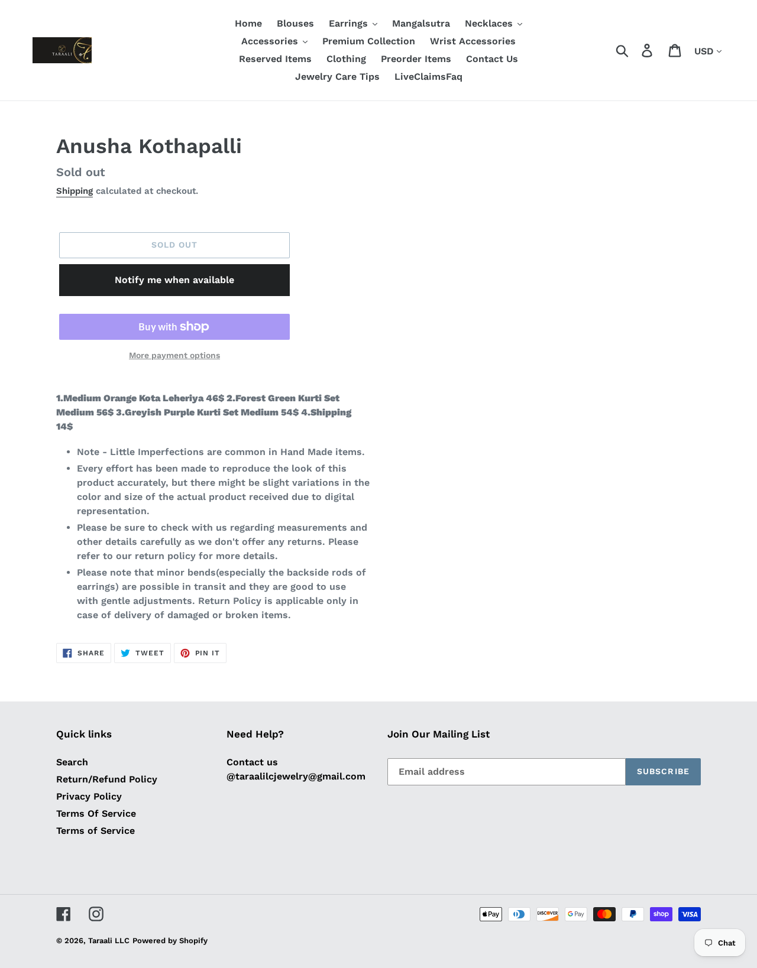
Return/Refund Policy (106, 779)
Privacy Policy (89, 796)
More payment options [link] (174, 355)
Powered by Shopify (170, 940)
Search (72, 762)
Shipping (74, 191)
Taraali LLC (109, 940)
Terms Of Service (96, 813)
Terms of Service (95, 830)
